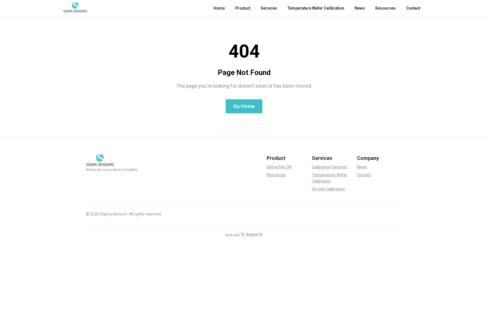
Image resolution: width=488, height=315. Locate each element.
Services (269, 8)
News (360, 8)
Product (242, 8)
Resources (385, 8)
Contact (413, 8)
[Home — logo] (75, 7)
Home (219, 8)
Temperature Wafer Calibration (315, 8)
